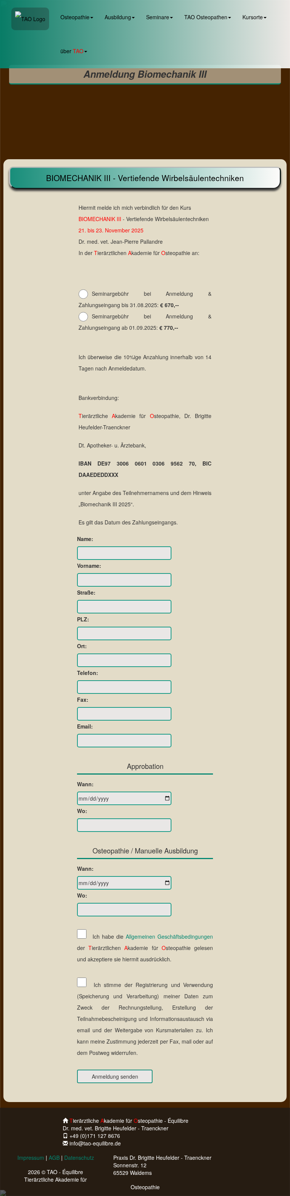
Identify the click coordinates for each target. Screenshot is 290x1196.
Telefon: (87, 672)
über (71, 51)
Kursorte (252, 17)
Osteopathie (74, 17)
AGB (54, 1157)
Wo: (82, 811)
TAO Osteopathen (205, 17)
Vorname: (89, 565)
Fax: (82, 699)
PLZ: (83, 619)
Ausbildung (118, 17)
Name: (85, 539)
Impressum (30, 1157)
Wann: (85, 784)
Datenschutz (79, 1157)
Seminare (157, 17)
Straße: (86, 592)
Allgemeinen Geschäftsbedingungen (169, 936)
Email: (85, 726)
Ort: (82, 646)
